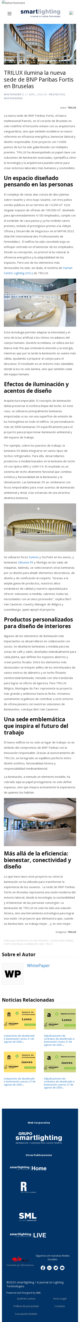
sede (41, 943)
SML (38, 1292)
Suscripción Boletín (26, 1314)
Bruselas (17, 943)
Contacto (60, 1306)
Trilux (48, 943)
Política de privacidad (26, 1306)
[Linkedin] (49, 1267)
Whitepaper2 (13, 98)
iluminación (31, 943)
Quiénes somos (26, 1298)
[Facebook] (43, 1267)
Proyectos (57, 94)
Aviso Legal (59, 1298)
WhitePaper (12, 94)
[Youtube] (62, 1267)
